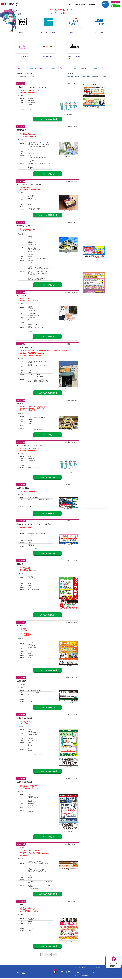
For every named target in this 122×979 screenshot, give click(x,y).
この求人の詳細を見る (48, 119)
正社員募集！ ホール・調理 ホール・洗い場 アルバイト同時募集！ (26, 632)
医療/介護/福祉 (83, 76)
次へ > (54, 954)
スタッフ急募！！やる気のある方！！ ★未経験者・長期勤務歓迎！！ (31, 91)
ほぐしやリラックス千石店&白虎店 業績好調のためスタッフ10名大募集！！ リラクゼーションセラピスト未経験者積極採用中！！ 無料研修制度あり (35, 853)
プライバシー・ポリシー (98, 972)
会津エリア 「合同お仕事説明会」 (82, 975)
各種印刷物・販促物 (79, 972)
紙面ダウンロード (93, 4)
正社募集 (22, 684)
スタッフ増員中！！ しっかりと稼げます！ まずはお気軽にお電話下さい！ (29, 569)
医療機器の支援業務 (25, 527)
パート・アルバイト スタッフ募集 (25, 722)
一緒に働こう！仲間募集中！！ (29, 491)
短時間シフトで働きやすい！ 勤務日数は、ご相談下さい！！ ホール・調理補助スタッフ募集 (29, 909)
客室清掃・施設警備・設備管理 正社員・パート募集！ (29, 229)
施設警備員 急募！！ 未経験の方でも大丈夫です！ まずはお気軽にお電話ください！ (29, 135)
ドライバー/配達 (102, 76)
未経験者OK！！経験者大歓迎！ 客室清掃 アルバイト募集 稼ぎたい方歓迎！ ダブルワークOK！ (30, 787)
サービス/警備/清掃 (92, 76)
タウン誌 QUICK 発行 (98, 967)
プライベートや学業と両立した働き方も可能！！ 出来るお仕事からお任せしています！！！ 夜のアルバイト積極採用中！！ (34, 408)
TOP (70, 4)
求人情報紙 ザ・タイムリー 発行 (82, 967)
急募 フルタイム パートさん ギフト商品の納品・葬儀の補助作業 (30, 188)
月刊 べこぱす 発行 (79, 970)
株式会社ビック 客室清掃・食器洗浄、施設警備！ (29, 299)
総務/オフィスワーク (73, 76)
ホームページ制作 (97, 970)
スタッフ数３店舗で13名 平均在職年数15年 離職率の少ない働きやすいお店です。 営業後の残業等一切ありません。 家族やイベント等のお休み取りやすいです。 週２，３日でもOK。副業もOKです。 (44, 353)
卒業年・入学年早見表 (80, 4)
